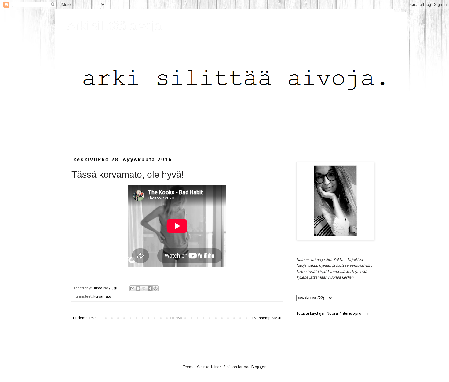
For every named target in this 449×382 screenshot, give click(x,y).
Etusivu (176, 318)
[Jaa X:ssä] (144, 288)
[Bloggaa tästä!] (138, 288)
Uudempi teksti (86, 318)
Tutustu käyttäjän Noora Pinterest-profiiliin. (333, 313)
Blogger (258, 367)
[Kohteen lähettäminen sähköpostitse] (132, 288)
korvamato (102, 297)
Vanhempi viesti (267, 318)
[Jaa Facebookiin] (150, 288)
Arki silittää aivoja (114, 25)
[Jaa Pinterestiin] (155, 288)
